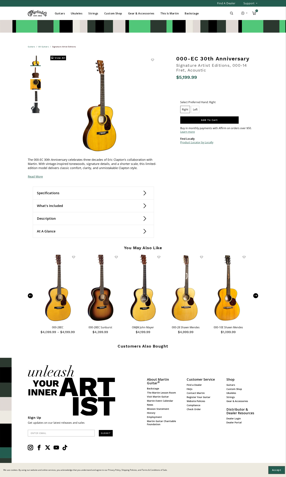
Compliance (193, 405)
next (253, 296)
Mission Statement (158, 408)
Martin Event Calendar (160, 400)
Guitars (230, 384)
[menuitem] (60, 13)
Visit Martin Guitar (158, 396)
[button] (244, 14)
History (151, 412)
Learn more (187, 132)
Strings (230, 397)
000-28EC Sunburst (100, 327)
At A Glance (46, 231)
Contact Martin (196, 393)
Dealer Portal (234, 422)
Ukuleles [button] (76, 13)
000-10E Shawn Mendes (228, 327)
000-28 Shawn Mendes (186, 327)
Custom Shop (234, 389)
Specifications (48, 193)
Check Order (194, 409)
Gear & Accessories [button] (141, 13)
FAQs (189, 389)
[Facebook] (39, 447)
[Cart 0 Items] (254, 14)
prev (33, 296)
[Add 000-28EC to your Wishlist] (73, 256)
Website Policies (196, 401)
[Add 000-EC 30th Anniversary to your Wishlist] (152, 59)
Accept (276, 470)
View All (59, 57)
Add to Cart (209, 120)
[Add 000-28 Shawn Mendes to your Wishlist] (201, 256)
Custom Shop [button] (113, 13)
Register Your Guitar (198, 397)
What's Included (50, 205)
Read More (35, 176)
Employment (154, 417)
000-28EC (57, 327)
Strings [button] (93, 13)
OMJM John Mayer (143, 327)
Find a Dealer (226, 3)
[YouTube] (56, 447)
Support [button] (249, 3)
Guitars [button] (60, 13)
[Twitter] (47, 447)
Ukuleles (231, 393)
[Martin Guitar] (37, 13)
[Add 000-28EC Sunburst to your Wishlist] (116, 256)
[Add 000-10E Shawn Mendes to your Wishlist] (244, 256)
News (150, 404)
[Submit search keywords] (231, 13)
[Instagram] (30, 447)
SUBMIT (106, 433)
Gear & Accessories (237, 401)
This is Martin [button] (169, 13)
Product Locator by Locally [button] (196, 142)
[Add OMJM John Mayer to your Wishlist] (158, 256)
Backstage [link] (192, 13)
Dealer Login (233, 418)
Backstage (153, 388)
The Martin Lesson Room (161, 392)
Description (46, 218)
